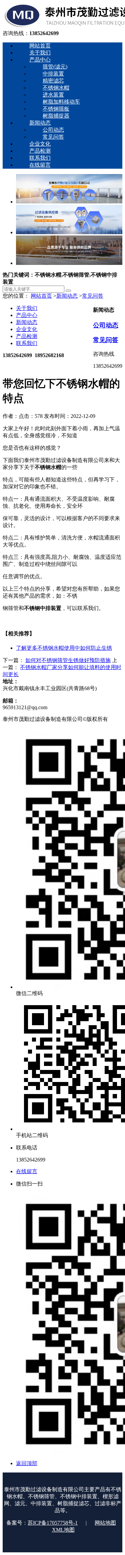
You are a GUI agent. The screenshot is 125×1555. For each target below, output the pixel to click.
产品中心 (26, 315)
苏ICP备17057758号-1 (53, 1523)
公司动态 (105, 325)
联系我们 (26, 343)
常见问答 (92, 296)
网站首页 (41, 296)
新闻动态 (67, 296)
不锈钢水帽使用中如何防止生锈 (64, 648)
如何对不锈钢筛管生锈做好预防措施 (68, 660)
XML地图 (63, 1530)
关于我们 (26, 308)
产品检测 (26, 336)
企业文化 (26, 329)
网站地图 (105, 1523)
